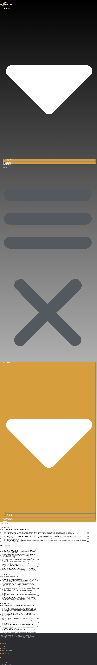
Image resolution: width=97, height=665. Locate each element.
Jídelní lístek (8, 160)
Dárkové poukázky (7, 166)
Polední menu (8, 159)
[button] (48, 265)
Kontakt (5, 167)
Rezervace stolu (7, 164)
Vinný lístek (8, 163)
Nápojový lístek (9, 162)
